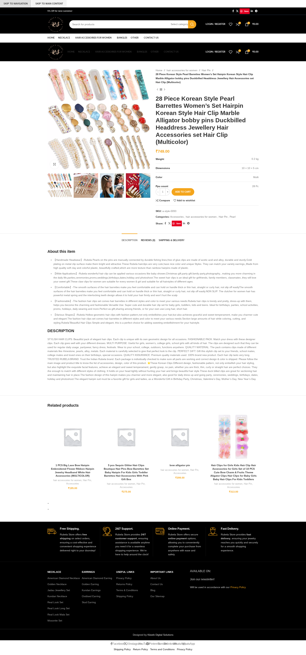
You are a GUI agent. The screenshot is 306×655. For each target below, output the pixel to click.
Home (159, 70)
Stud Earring (89, 602)
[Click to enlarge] (54, 164)
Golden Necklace (57, 584)
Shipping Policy (124, 596)
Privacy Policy (124, 578)
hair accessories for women (182, 70)
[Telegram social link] (256, 11)
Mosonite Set (54, 620)
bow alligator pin (180, 465)
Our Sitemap (157, 596)
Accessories (177, 216)
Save (246, 11)
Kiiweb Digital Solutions (160, 634)
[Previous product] (157, 89)
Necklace (54, 572)
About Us (155, 578)
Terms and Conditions (162, 649)
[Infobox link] (72, 539)
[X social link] (237, 11)
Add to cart (183, 191)
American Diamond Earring (97, 578)
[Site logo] (55, 24)
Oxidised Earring (91, 596)
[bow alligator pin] (180, 437)
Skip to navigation (16, 3)
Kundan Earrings (91, 590)
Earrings (88, 572)
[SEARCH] (192, 24)
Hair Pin (206, 70)
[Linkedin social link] (252, 11)
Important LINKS (161, 572)
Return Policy (140, 649)
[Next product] (164, 89)
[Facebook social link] (233, 11)
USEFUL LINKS (125, 572)
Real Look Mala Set (58, 614)
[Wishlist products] (230, 24)
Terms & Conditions (127, 590)
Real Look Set (55, 602)
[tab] (129, 238)
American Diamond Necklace (63, 578)
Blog (152, 590)
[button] (46, 120)
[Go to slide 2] (154, 509)
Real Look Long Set (58, 608)
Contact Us (156, 584)
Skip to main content (49, 3)
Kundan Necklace (57, 596)
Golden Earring (90, 584)
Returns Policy (124, 584)
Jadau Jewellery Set (58, 590)
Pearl (233, 216)
